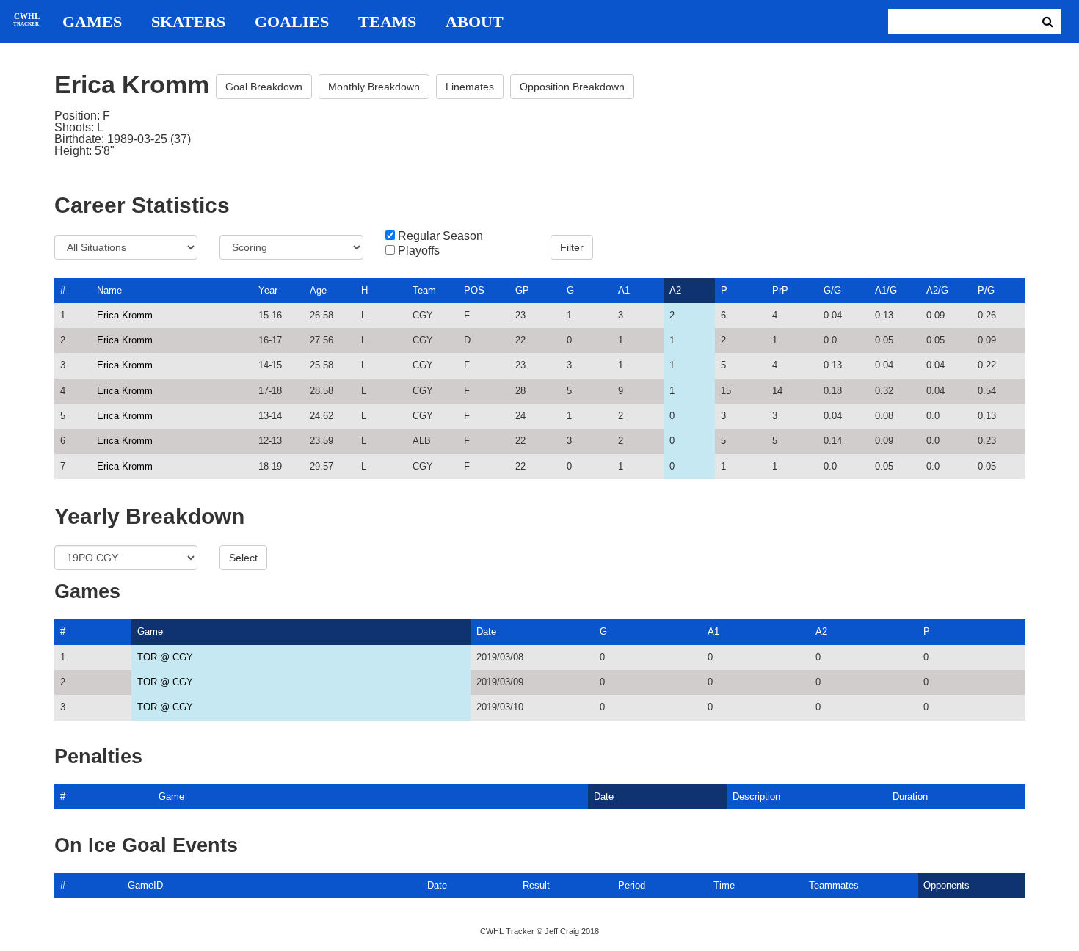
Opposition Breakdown (572, 86)
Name (109, 290)
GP (522, 290)
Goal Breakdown (263, 86)
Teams (387, 22)
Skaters (188, 22)
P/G (986, 290)
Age (318, 290)
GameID (145, 885)
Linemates (470, 86)
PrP (780, 290)
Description (756, 796)
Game (150, 631)
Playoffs (419, 251)
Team (424, 290)
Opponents (946, 885)
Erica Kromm (125, 315)
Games (92, 22)
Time (724, 885)
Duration (910, 796)
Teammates (834, 885)
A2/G (937, 290)
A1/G (886, 290)
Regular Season (440, 236)
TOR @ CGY (165, 657)
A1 (624, 290)
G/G (832, 290)
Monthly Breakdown (374, 86)
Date (486, 631)
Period (631, 885)
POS (474, 290)
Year (267, 290)
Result (536, 885)
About (475, 22)
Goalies (292, 22)
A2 (675, 290)
